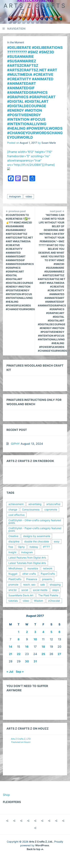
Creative (13, 536)
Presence (31, 579)
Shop (6, 795)
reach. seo (29, 584)
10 (35, 639)
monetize (32, 568)
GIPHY (15, 443)
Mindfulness (15, 568)
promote (13, 584)
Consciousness (30, 509)
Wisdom (38, 600)
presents (47, 579)
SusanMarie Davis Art (20, 595)
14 (10, 646)
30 (27, 661)
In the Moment (15, 42)
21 (10, 654)
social (24, 589)
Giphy (21, 546)
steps (55, 589)
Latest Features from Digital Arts (27, 557)
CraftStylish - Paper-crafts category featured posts (34, 529)
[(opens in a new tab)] (35, 828)
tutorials (13, 600)
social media (40, 589)
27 (59, 654)
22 (18, 654)
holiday (34, 546)
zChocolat (54, 600)
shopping (55, 584)
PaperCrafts (48, 573)
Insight (12, 552)
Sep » (20, 671)
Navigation (16, 28)
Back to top (34, 849)
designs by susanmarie (36, 536)
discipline (13, 541)
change (12, 509)
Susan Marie (48, 142)
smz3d (12, 589)
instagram (15, 196)
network (47, 568)
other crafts (29, 573)
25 (43, 654)
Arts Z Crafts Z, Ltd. (35, 8)
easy (56, 541)
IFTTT (46, 546)
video (28, 196)
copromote (50, 509)
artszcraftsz (53, 504)
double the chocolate (36, 541)
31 (35, 661)
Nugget (12, 573)
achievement (16, 504)
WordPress (42, 845)
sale (42, 584)
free (10, 546)
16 (27, 646)
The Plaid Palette (48, 595)
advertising (34, 504)
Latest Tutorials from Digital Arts (27, 563)
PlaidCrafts (14, 579)
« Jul (9, 671)
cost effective (16, 514)
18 (43, 646)
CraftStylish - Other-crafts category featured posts (34, 521)
